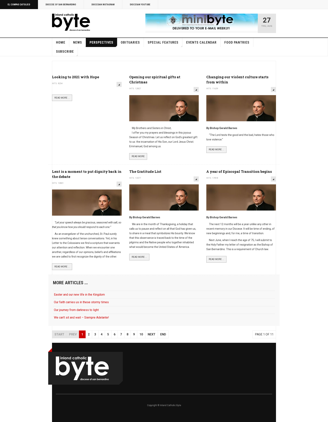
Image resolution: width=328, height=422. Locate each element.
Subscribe (65, 51)
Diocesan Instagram (102, 4)
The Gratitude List (145, 171)
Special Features (163, 42)
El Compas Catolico (19, 4)
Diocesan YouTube (140, 4)
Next (151, 334)
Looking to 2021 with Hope (75, 77)
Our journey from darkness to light (76, 310)
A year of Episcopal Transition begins (239, 171)
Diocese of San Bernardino (61, 4)
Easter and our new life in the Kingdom (79, 294)
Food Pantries (236, 42)
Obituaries (130, 42)
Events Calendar (201, 42)
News (77, 42)
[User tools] (119, 84)
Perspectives (101, 42)
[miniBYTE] (201, 22)
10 (141, 334)
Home (60, 42)
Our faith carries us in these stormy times (81, 302)
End (163, 334)
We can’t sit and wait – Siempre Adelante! (81, 317)
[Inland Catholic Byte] (71, 22)
